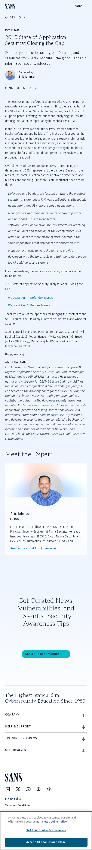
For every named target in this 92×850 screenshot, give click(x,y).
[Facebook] (38, 789)
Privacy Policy (13, 798)
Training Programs (21, 738)
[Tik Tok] (48, 789)
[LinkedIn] (7, 789)
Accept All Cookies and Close (46, 842)
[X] (18, 789)
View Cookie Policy (54, 821)
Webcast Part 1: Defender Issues (30, 298)
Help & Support (18, 726)
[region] (46, 830)
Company (12, 714)
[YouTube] (28, 789)
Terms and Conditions (17, 805)
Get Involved (15, 750)
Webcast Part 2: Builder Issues (29, 305)
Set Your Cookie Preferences (46, 830)
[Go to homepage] (10, 6)
